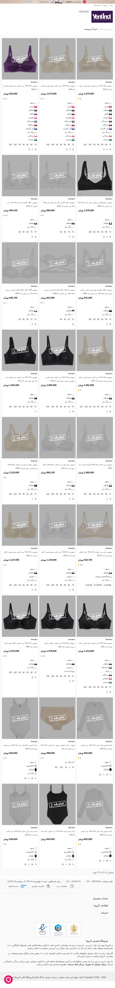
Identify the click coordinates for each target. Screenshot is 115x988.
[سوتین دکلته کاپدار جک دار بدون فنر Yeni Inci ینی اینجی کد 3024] (57, 175)
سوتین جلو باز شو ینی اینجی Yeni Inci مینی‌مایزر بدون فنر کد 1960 (22, 466)
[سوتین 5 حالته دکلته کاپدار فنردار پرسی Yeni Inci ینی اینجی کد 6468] (57, 263)
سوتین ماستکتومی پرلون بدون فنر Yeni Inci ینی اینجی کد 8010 (95, 204)
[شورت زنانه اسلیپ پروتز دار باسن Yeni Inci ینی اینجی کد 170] (57, 718)
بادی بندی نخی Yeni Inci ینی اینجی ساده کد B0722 (58, 833)
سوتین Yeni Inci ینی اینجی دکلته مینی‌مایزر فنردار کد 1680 (20, 645)
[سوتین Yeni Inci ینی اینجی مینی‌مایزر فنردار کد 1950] (20, 58)
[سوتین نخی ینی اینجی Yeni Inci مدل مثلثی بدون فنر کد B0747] (95, 525)
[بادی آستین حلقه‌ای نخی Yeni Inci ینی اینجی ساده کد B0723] (20, 718)
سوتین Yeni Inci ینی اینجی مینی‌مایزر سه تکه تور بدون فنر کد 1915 (21, 379)
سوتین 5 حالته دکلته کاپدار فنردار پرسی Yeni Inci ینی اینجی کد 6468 (59, 292)
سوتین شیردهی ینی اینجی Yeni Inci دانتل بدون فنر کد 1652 (58, 466)
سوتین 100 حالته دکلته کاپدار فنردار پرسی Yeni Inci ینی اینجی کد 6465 (21, 292)
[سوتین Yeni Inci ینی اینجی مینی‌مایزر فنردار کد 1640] (57, 58)
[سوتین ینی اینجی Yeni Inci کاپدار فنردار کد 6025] (95, 437)
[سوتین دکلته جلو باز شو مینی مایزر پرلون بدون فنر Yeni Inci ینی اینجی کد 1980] (95, 263)
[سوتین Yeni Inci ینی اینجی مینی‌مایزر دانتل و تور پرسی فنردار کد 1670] (95, 350)
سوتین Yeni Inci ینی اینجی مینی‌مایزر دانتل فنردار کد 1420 (20, 554)
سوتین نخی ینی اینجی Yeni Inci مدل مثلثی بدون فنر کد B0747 (95, 554)
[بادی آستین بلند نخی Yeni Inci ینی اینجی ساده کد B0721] (95, 804)
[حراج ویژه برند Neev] (57, 2)
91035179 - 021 (73, 881)
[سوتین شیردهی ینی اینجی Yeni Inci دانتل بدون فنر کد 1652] (57, 437)
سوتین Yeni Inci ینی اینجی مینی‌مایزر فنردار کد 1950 (20, 87)
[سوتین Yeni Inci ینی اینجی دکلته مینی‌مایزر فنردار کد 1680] (20, 616)
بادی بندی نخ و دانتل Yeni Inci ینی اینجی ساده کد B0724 (21, 833)
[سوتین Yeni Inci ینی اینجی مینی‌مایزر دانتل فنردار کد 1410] (57, 525)
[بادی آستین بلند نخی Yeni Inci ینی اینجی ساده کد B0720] (95, 718)
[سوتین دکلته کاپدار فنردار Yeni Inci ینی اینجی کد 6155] (20, 175)
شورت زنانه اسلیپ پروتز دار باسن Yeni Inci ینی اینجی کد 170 (58, 747)
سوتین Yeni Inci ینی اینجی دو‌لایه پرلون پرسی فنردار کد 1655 (59, 645)
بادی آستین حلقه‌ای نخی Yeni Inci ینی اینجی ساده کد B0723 (20, 747)
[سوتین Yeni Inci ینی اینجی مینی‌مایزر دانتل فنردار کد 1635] (95, 616)
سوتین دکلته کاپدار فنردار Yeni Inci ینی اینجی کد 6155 (22, 204)
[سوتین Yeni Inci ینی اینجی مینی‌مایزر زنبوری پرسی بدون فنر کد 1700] (57, 350)
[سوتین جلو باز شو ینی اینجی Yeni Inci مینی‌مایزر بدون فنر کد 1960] (20, 437)
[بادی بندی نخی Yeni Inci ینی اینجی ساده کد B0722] (57, 804)
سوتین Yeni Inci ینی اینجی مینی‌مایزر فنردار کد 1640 (58, 87)
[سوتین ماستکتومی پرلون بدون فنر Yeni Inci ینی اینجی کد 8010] (95, 175)
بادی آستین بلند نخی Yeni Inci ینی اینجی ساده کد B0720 (96, 747)
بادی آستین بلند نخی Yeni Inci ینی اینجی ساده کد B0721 (96, 833)
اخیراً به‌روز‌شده (90, 29)
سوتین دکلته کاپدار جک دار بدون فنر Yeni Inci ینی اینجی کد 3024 (59, 204)
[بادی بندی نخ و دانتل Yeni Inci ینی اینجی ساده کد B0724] (20, 804)
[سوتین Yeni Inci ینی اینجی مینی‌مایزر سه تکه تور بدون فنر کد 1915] (20, 350)
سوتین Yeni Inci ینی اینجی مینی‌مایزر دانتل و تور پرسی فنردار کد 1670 (95, 379)
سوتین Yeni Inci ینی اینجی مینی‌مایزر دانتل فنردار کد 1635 (95, 645)
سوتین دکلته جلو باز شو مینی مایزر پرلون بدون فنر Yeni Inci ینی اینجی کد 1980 (96, 292)
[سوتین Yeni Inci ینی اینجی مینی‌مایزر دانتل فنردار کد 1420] (20, 525)
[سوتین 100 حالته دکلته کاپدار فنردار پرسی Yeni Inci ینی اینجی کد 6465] (20, 263)
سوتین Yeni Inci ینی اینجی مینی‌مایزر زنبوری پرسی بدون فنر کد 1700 (60, 379)
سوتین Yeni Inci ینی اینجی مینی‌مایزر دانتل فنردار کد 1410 (58, 554)
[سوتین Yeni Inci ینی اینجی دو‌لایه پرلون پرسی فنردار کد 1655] (57, 616)
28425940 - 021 (94, 881)
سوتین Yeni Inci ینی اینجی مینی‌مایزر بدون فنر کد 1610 (95, 87)
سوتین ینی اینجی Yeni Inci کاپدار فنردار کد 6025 (95, 466)
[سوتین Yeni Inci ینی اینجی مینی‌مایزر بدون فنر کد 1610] (95, 58)
